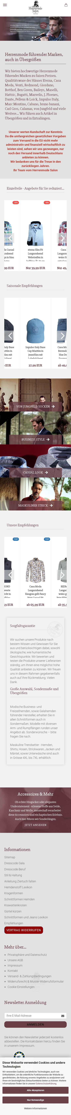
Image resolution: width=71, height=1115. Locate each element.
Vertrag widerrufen (23, 930)
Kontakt (13, 970)
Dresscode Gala (14, 863)
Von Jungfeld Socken (33, 406)
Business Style (33, 439)
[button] (9, 238)
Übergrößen (13, 118)
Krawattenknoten (15, 905)
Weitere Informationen (35, 1108)
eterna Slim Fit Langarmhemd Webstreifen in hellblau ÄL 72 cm (35, 254)
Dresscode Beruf (15, 869)
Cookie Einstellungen (21, 987)
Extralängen (41, 118)
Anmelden (35, 1024)
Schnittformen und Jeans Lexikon (26, 917)
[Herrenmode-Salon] (35, 7)
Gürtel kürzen (12, 911)
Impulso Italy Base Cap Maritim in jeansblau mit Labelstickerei (35, 352)
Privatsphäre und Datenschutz (27, 954)
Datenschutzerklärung (46, 1083)
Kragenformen (13, 893)
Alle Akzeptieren (35, 1090)
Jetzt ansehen (36, 825)
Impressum (15, 965)
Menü (5, 5)
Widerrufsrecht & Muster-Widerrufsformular (36, 981)
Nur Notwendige (35, 1100)
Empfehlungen (13, 923)
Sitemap (9, 857)
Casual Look (33, 472)
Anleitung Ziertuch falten (20, 881)
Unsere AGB (15, 960)
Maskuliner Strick (33, 505)
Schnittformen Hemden (19, 899)
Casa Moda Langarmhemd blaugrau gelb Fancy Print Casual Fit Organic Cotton (35, 591)
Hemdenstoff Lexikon (18, 887)
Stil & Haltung (13, 875)
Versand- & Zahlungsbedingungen (29, 976)
